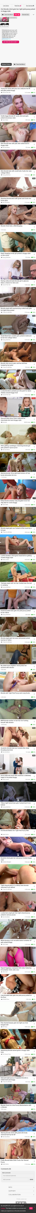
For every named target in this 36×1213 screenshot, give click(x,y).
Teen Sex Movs (8, 14)
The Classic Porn (6, 1054)
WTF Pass (4, 1026)
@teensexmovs (6, 39)
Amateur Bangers (6, 862)
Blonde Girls (25, 14)
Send (31, 1179)
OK (31, 1208)
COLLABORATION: (15, 1194)
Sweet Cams (5, 834)
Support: (12, 1191)
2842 (16, 14)
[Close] (34, 1208)
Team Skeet (5, 120)
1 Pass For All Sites (7, 312)
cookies (3, 1208)
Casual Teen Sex (6, 92)
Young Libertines (6, 174)
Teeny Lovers (5, 559)
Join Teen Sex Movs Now (9, 42)
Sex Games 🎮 (30, 5)
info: (10, 1187)
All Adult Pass (5, 999)
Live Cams (6, 5)
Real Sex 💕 (18, 5)
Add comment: (6, 1172)
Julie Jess (5, 971)
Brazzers (4, 422)
